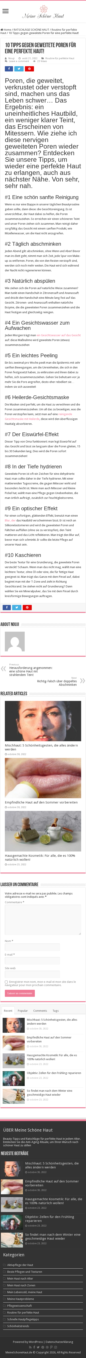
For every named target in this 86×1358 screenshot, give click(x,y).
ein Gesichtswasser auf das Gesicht (59, 335)
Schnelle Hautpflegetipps (23, 1319)
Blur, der (10, 520)
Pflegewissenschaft (19, 1305)
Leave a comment (19, 61)
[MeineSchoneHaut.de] (43, 10)
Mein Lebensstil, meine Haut (24, 1292)
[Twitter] (38, 1347)
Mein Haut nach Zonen (21, 1285)
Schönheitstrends (18, 1326)
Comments (40, 1010)
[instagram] (55, 1347)
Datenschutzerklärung (59, 1342)
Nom (9, 941)
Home (7, 29)
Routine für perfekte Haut (59, 58)
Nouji (11, 58)
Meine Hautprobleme (20, 1299)
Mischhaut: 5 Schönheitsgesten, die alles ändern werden (52, 1165)
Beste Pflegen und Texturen (24, 1271)
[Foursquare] (51, 1347)
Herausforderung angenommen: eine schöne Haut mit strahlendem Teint (30, 670)
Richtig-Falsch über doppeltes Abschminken (57, 681)
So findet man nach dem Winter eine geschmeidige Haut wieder (52, 1237)
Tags (55, 1010)
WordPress (36, 1342)
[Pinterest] (43, 1347)
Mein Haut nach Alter (20, 1278)
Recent (8, 1010)
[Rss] (30, 1347)
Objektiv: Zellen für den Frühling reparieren (54, 1073)
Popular (23, 1010)
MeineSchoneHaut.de (19, 1352)
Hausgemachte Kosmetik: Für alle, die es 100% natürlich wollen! (53, 1201)
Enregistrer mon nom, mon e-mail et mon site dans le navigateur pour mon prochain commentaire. (40, 983)
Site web (10, 968)
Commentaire (14, 902)
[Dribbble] (47, 1347)
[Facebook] (34, 1347)
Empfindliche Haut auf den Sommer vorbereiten (41, 802)
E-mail (10, 954)
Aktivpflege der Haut (20, 1265)
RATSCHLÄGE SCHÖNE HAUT (31, 29)
